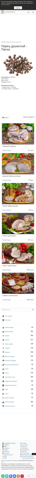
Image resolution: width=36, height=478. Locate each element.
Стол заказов (8, 316)
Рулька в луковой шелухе (9, 265)
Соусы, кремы (19, 344)
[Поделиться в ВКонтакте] (14, 476)
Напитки (19, 348)
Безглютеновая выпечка (19, 364)
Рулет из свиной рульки (9, 236)
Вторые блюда (7, 150)
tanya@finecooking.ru (10, 443)
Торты (19, 369)
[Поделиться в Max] (10, 476)
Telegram (6, 445)
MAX (5, 446)
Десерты (19, 352)
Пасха (6, 117)
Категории (8, 320)
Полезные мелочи (19, 406)
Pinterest (6, 451)
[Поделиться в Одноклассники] (18, 476)
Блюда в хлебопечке (19, 385)
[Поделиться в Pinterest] (22, 476)
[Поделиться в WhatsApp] (2, 476)
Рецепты (24, 446)
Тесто (19, 393)
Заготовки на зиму (19, 377)
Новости (24, 451)
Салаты (19, 340)
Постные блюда (19, 402)
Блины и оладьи (19, 397)
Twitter (6, 450)
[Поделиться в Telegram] (6, 476)
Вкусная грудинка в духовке (10, 206)
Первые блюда (19, 327)
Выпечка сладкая (19, 356)
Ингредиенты (9, 42)
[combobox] (16, 309)
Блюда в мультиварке (19, 381)
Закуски (19, 335)
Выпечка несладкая (19, 360)
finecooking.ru (10, 12)
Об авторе (25, 445)
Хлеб (19, 389)
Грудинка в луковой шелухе (10, 295)
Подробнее (7, 4)
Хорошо (18, 8)
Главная (3, 42)
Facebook (6, 448)
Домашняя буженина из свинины (12, 176)
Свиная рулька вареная (9, 146)
